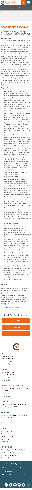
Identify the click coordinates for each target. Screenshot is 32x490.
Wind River (7, 401)
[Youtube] (15, 485)
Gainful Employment (14, 464)
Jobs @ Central (6, 467)
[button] (23, 3)
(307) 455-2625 (6, 439)
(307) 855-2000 (7, 361)
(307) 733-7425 (6, 420)
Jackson (5, 412)
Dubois (4, 428)
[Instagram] (10, 485)
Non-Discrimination (7, 471)
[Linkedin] (23, 485)
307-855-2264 (5, 458)
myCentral (4, 464)
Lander (5, 369)
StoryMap (15, 176)
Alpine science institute (13, 385)
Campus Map (6, 364)
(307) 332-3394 (7, 377)
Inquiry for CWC (17, 467)
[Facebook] (6, 485)
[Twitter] (19, 485)
